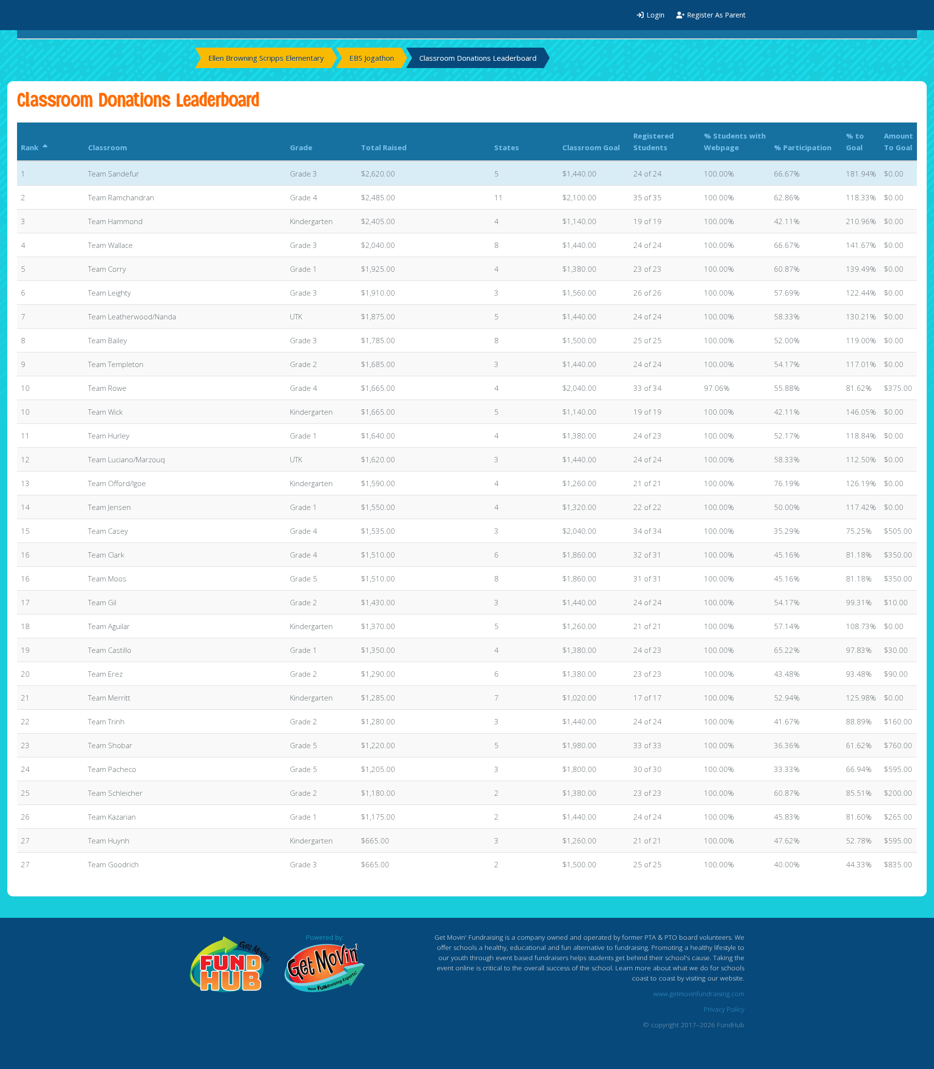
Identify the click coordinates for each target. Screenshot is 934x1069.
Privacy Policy (724, 1009)
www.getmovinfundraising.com (698, 993)
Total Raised (384, 147)
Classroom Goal (591, 147)
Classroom (107, 147)
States (506, 147)
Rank (30, 147)
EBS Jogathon (371, 58)
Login (655, 14)
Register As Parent (715, 14)
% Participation (802, 147)
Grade (301, 147)
